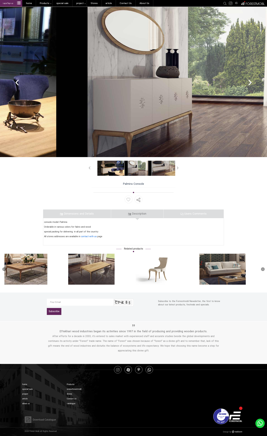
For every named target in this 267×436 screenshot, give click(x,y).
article (25, 398)
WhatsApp (149, 370)
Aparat (128, 370)
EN (236, 3)
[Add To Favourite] (128, 199)
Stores (69, 394)
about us (26, 403)
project (25, 394)
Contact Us (71, 398)
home (24, 384)
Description (138, 213)
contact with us (89, 236)
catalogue (71, 403)
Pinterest (139, 370)
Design (226, 432)
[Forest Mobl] (253, 2)
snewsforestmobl (74, 389)
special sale (27, 389)
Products (70, 384)
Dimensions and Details (78, 213)
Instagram (117, 370)
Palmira (9, 269)
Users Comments (195, 213)
